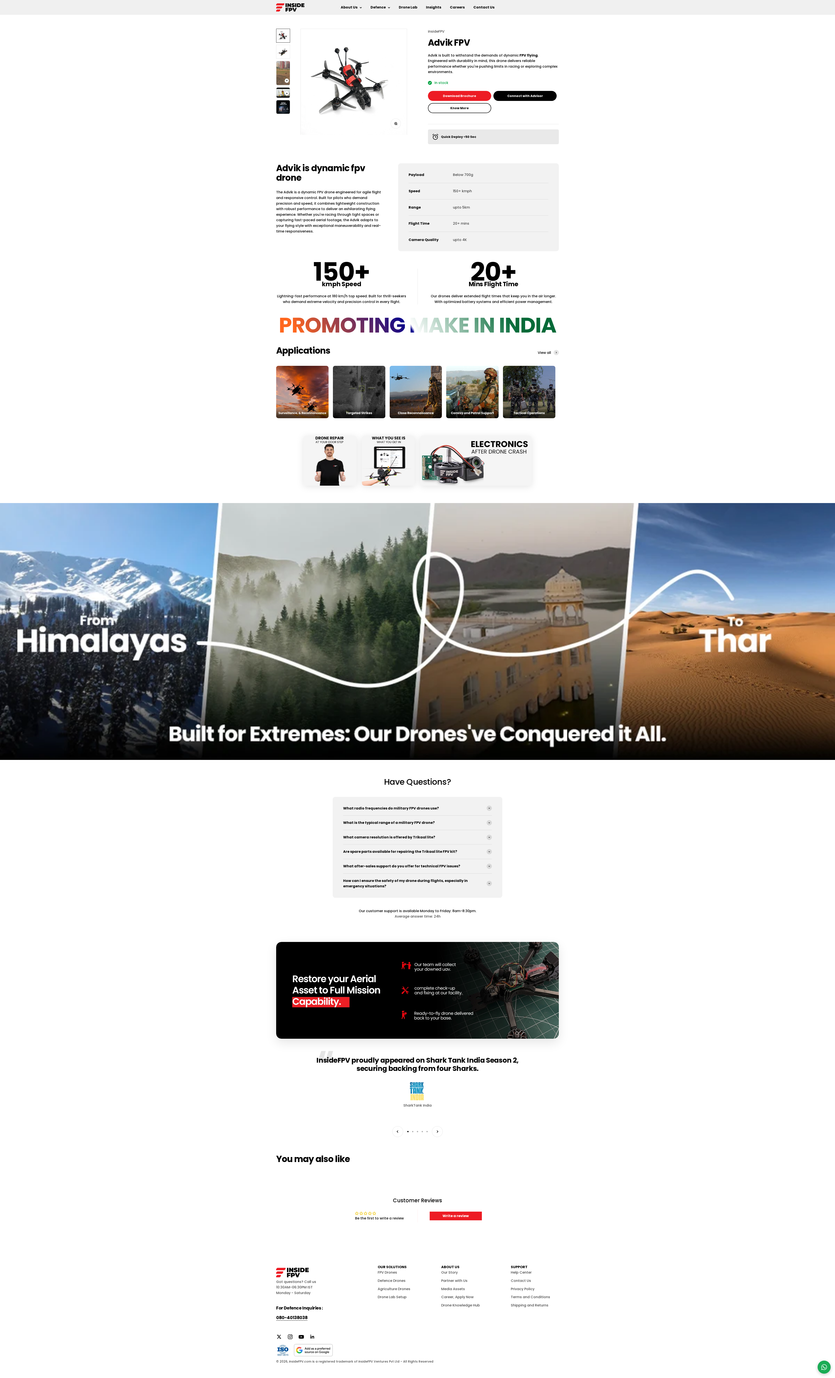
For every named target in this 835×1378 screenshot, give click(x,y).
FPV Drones (387, 1272)
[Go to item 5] (283, 107)
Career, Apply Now (457, 1296)
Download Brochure (459, 96)
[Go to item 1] (283, 36)
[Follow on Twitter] (279, 1337)
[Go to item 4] (283, 92)
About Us (349, 7)
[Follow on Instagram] (290, 1337)
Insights (433, 7)
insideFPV (436, 31)
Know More (459, 108)
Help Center (521, 1272)
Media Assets (453, 1288)
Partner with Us (454, 1280)
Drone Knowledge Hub (460, 1305)
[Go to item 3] (283, 73)
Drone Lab (408, 7)
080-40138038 (291, 1317)
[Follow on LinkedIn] (312, 1337)
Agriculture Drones (394, 1288)
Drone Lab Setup (392, 1296)
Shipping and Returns (529, 1305)
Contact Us (483, 7)
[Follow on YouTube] (301, 1337)
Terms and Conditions (530, 1296)
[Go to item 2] (283, 52)
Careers (457, 7)
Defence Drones (392, 1280)
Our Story (449, 1272)
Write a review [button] (456, 1215)
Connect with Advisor (525, 96)
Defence (378, 7)
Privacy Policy (522, 1288)
